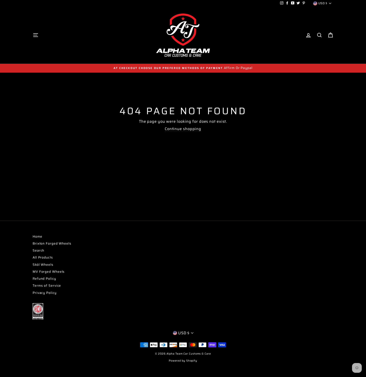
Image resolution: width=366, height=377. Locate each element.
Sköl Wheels (43, 264)
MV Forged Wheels (49, 271)
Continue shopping (183, 129)
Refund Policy (44, 278)
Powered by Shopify (183, 361)
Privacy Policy (45, 292)
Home (37, 236)
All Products (43, 257)
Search (38, 250)
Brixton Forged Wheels (52, 243)
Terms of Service (47, 285)
